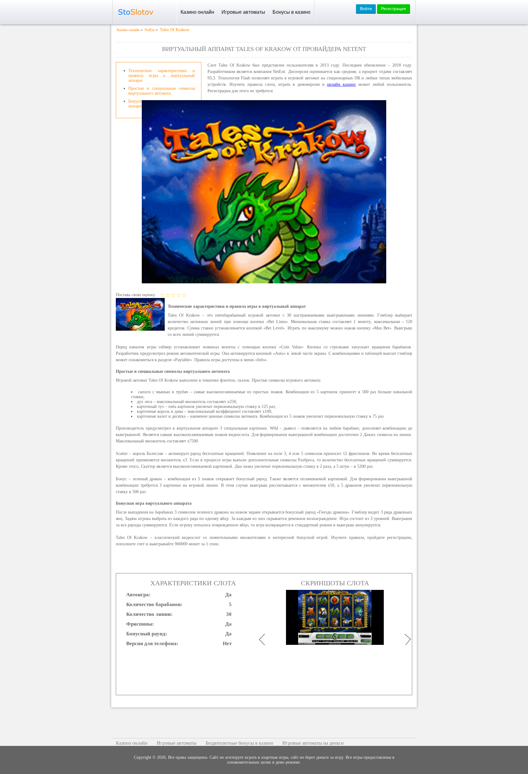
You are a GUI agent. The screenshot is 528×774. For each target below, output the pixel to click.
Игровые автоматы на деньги (313, 743)
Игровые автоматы (243, 12)
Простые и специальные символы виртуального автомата (161, 91)
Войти (366, 8)
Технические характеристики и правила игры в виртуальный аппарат (161, 75)
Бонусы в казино (291, 12)
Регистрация (393, 8)
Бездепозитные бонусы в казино (239, 743)
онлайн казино (341, 84)
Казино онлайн (197, 12)
